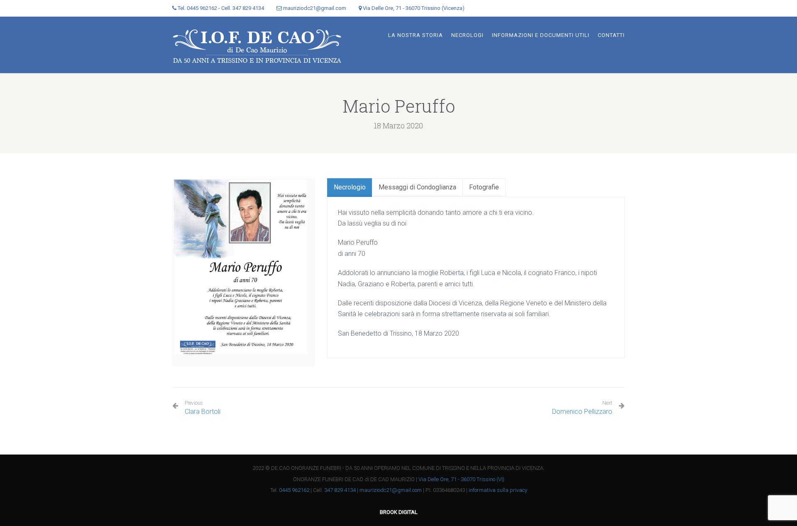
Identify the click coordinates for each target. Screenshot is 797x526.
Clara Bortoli (202, 407)
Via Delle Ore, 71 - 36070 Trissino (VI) (461, 479)
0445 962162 (294, 490)
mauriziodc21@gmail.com (390, 490)
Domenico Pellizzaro (582, 411)
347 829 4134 (340, 490)
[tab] (349, 187)
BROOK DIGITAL (399, 512)
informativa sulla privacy (498, 490)
